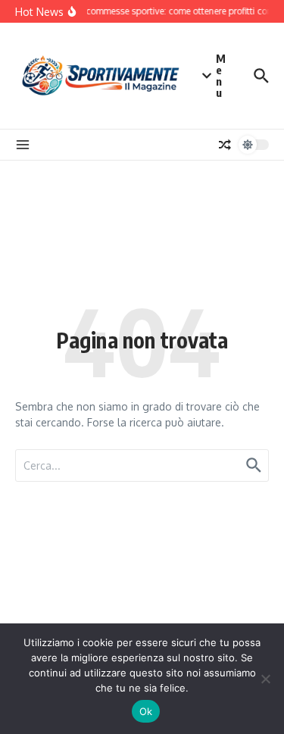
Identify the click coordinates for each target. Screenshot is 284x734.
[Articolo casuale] (225, 145)
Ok (146, 711)
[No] (265, 678)
